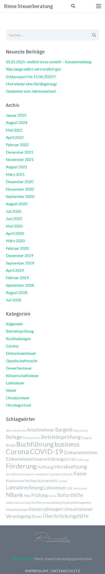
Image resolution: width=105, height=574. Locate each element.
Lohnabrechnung (24, 487)
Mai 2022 (14, 130)
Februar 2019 (17, 277)
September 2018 (20, 285)
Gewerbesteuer (19, 368)
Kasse (80, 473)
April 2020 (15, 233)
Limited (62, 481)
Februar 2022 (17, 144)
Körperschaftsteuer (22, 375)
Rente (52, 495)
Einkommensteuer (21, 353)
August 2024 (16, 122)
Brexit (11, 445)
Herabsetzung (70, 466)
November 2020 (20, 189)
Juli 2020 (13, 211)
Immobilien (41, 474)
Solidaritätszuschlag (18, 502)
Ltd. (70, 488)
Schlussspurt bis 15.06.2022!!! (31, 76)
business (67, 444)
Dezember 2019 (19, 255)
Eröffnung (82, 459)
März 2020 (15, 240)
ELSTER (69, 459)
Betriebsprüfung (20, 331)
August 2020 (16, 203)
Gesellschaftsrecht (21, 360)
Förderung (21, 466)
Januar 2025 (16, 115)
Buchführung (35, 444)
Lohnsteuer (15, 382)
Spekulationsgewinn (77, 502)
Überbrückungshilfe (65, 516)
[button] (72, 6)
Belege (14, 437)
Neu (27, 495)
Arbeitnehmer (40, 430)
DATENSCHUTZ (65, 570)
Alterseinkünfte (16, 430)
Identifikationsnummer (20, 474)
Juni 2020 (14, 218)
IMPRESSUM (36, 570)
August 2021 (16, 166)
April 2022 (15, 137)
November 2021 (20, 159)
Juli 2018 (13, 300)
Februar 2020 (17, 248)
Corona (12, 346)
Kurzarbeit (47, 480)
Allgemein (14, 323)
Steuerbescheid (17, 510)
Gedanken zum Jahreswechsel (31, 91)
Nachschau (80, 488)
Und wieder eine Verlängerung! (31, 83)
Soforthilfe (70, 495)
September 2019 (20, 263)
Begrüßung (80, 430)
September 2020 (20, 196)
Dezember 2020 (19, 181)
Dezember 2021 (19, 152)
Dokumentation (80, 452)
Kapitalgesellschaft (61, 474)
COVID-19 (46, 451)
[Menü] (98, 6)
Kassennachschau (21, 480)
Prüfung (39, 495)
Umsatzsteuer (18, 397)
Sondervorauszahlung (46, 502)
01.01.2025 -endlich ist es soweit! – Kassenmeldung (48, 61)
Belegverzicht (31, 437)
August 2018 (16, 292)
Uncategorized (18, 405)
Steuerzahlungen (46, 509)
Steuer (11, 390)
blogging (87, 437)
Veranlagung (18, 516)
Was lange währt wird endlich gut (33, 69)
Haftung (45, 466)
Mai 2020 (14, 226)
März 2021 (15, 174)
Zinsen (36, 516)
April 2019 (15, 270)
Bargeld (64, 430)
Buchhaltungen (18, 338)
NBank (14, 494)
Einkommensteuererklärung (35, 459)
